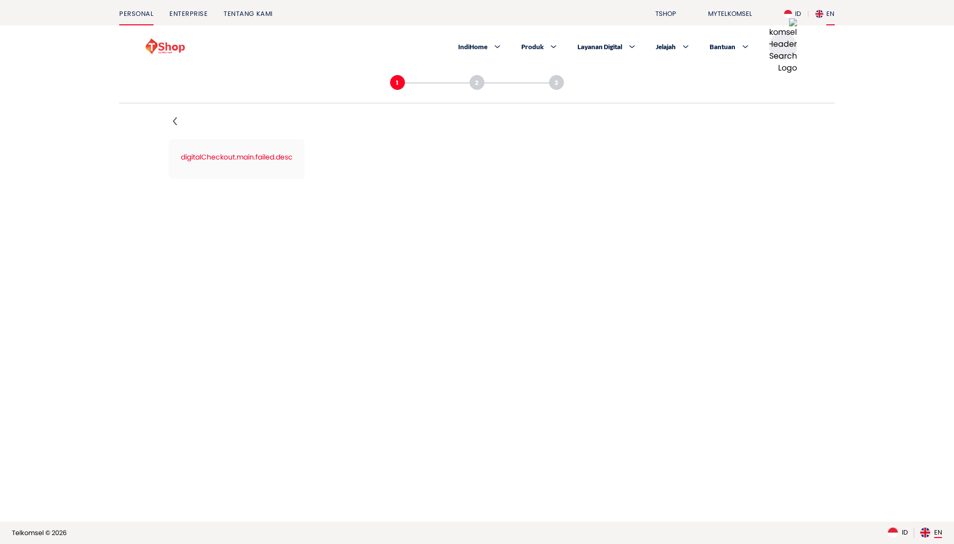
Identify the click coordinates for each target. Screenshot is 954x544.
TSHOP (665, 13)
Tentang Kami (248, 13)
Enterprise (188, 13)
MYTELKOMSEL (730, 13)
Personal (136, 13)
